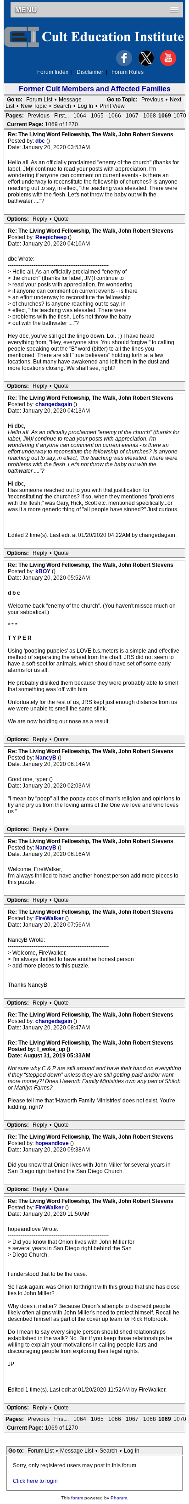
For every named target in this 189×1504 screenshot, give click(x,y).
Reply (40, 219)
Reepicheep (51, 237)
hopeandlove (52, 1143)
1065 (97, 115)
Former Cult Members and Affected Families (95, 89)
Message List (76, 1451)
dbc (40, 141)
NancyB (46, 758)
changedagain (54, 404)
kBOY (43, 571)
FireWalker (50, 918)
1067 (132, 115)
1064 (79, 115)
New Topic (34, 106)
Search (62, 106)
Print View (112, 106)
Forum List (39, 99)
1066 (114, 115)
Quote (61, 219)
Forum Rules (127, 72)
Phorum (119, 1497)
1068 (149, 115)
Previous (152, 99)
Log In (85, 106)
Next (175, 99)
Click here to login (35, 1481)
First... (61, 115)
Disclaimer (90, 72)
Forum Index (52, 72)
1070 (179, 115)
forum (77, 1497)
